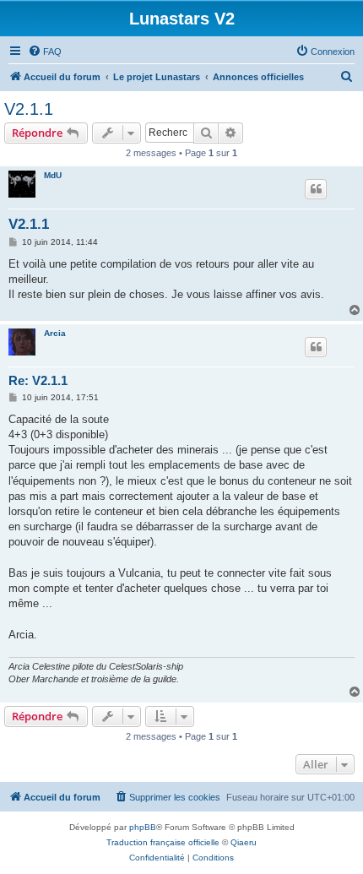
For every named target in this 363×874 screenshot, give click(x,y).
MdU (53, 175)
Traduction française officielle (162, 842)
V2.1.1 (28, 109)
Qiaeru (243, 842)
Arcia (55, 333)
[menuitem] (45, 51)
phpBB (142, 827)
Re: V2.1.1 (38, 380)
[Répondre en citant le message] (316, 189)
